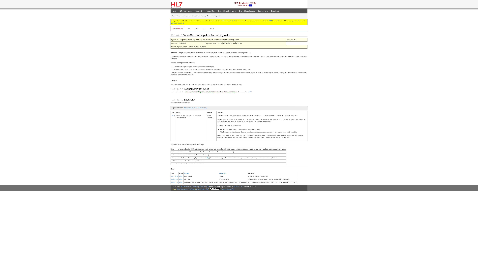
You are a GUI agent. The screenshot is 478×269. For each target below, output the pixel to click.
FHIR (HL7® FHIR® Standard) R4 (222, 21)
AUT (250, 92)
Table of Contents (182, 189)
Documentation (263, 11)
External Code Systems (247, 11)
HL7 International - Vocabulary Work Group (194, 187)
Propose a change (226, 189)
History (212, 28)
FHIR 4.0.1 (237, 187)
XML (189, 28)
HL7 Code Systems (185, 11)
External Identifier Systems (227, 11)
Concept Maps (210, 11)
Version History (201, 189)
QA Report (191, 189)
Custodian (222, 173)
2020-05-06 (174, 179)
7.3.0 (268, 21)
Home (174, 11)
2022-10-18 (174, 176)
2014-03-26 (174, 182)
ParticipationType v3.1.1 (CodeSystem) (195, 108)
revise (180, 176)
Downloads (275, 11)
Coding (207, 158)
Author (186, 173)
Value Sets (198, 11)
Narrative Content (178, 28)
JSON (197, 28)
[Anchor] (232, 35)
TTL (204, 28)
